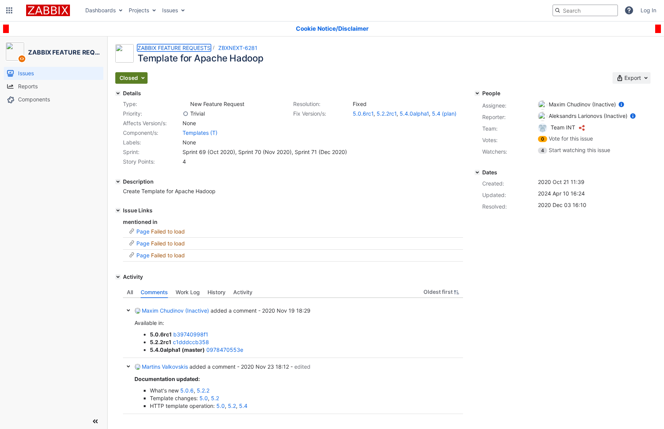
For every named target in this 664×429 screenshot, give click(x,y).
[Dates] (477, 172)
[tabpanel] (293, 356)
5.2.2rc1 (387, 113)
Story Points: (139, 161)
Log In (648, 10)
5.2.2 (203, 390)
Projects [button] (139, 10)
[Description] (118, 181)
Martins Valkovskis (165, 366)
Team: (490, 128)
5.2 (215, 398)
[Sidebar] (95, 421)
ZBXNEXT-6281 (237, 48)
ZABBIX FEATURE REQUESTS (174, 48)
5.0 (203, 398)
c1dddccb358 (191, 342)
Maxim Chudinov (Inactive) (175, 310)
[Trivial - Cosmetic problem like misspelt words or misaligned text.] (186, 114)
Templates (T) (200, 132)
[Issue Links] (118, 210)
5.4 (243, 405)
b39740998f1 (190, 334)
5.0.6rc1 (363, 113)
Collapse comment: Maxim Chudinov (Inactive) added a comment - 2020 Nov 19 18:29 (128, 310)
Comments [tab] (154, 292)
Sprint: (131, 152)
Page (142, 231)
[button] (9, 10)
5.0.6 (187, 390)
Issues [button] (170, 10)
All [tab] (130, 292)
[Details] (118, 93)
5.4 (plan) (444, 113)
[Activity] (118, 277)
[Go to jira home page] (48, 10)
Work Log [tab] (188, 292)
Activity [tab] (242, 292)
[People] (477, 93)
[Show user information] (621, 104)
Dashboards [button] (100, 10)
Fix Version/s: (309, 113)
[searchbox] (585, 10)
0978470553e (224, 349)
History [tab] (217, 292)
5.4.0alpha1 (414, 113)
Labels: (132, 142)
